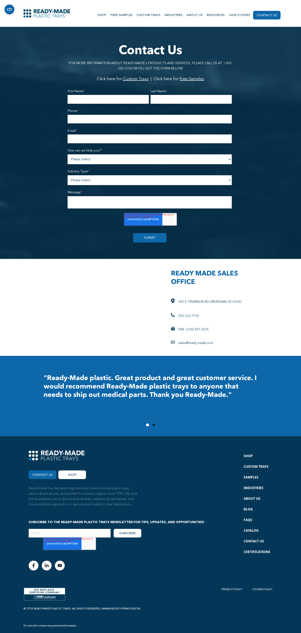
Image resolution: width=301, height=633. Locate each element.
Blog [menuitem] (248, 509)
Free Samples (192, 79)
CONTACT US (43, 475)
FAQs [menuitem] (248, 520)
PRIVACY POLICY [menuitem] (232, 589)
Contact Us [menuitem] (254, 541)
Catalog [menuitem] (251, 530)
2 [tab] (154, 425)
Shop (72, 475)
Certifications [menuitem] (257, 552)
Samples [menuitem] (251, 477)
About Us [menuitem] (195, 15)
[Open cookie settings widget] (9, 9)
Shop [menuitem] (102, 15)
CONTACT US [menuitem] (267, 15)
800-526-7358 (188, 316)
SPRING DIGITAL (130, 608)
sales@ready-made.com (195, 343)
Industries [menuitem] (173, 15)
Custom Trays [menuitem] (148, 15)
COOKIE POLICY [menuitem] (262, 589)
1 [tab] (147, 425)
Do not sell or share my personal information (50, 625)
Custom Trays (135, 79)
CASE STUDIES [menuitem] (239, 15)
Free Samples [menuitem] (121, 15)
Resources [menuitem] (216, 15)
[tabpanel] (150, 389)
